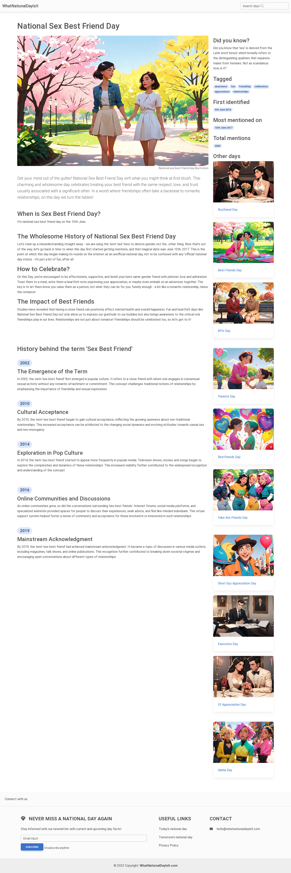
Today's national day (173, 829)
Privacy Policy (169, 845)
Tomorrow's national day (175, 837)
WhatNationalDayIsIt (20, 6)
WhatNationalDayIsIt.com (159, 865)
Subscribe (32, 847)
